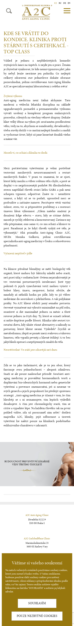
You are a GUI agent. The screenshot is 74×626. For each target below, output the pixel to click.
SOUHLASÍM (37, 603)
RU (60, 3)
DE (64, 3)
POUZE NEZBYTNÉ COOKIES (37, 616)
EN (69, 3)
